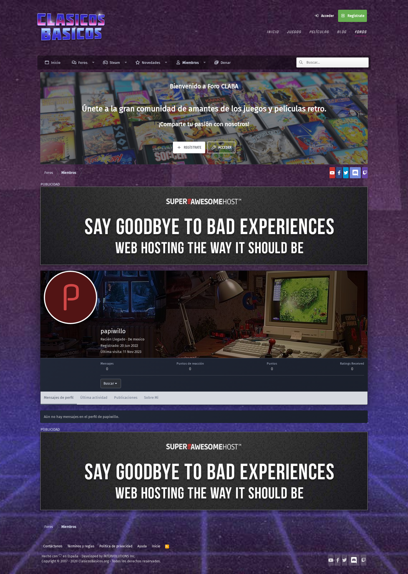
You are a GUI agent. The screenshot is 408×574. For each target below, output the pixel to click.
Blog (341, 32)
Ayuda (142, 546)
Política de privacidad (115, 546)
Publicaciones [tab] (125, 397)
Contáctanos (52, 546)
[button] (93, 62)
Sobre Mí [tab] (151, 397)
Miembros (190, 63)
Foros (360, 32)
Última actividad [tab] (93, 397)
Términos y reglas (80, 546)
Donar (226, 63)
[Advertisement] (204, 226)
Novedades (151, 63)
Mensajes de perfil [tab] (59, 397)
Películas (319, 32)
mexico (139, 339)
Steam (115, 63)
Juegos (294, 32)
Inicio (273, 32)
